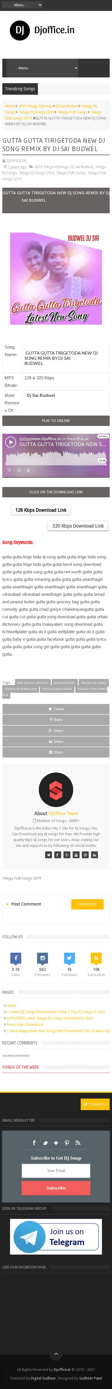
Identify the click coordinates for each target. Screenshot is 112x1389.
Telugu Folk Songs (71, 173)
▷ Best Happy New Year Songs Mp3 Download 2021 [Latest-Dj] (58, 1031)
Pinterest (67, 1143)
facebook (87, 904)
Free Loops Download (25, 1024)
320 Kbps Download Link (78, 526)
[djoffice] (76, 854)
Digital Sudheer (43, 1378)
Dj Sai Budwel (82, 167)
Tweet (58, 709)
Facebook (34, 1143)
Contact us (98, 1104)
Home (11, 1005)
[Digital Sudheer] (94, 854)
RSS (78, 1143)
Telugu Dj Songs (94, 682)
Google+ (56, 1143)
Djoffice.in (62, 1369)
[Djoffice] (57, 854)
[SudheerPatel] (48, 854)
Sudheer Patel (90, 1378)
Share (58, 720)
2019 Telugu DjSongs (51, 167)
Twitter (45, 1143)
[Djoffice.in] (66, 854)
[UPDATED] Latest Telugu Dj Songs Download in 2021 (50, 1018)
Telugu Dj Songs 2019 (36, 173)
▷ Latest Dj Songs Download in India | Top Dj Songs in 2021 (56, 1012)
